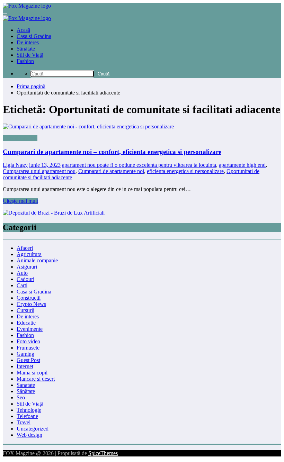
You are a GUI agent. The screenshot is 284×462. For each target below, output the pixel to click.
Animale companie (37, 260)
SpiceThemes (103, 453)
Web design (29, 435)
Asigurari (27, 267)
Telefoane (27, 416)
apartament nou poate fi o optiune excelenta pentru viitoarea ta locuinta (139, 165)
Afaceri (25, 248)
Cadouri (25, 279)
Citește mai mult (20, 201)
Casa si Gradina (34, 36)
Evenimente (30, 329)
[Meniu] (5, 14)
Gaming (25, 354)
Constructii (29, 298)
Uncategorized (32, 429)
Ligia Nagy (15, 165)
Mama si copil (32, 372)
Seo (21, 397)
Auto (22, 273)
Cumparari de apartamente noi (111, 171)
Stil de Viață (30, 55)
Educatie (26, 323)
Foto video (28, 341)
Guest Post (28, 360)
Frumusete (28, 348)
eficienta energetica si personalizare (185, 171)
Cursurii (25, 310)
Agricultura (29, 254)
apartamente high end (242, 165)
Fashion (25, 61)
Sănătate (26, 49)
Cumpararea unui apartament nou (39, 171)
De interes (28, 42)
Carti (22, 285)
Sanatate (26, 385)
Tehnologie (29, 410)
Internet (25, 366)
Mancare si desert (36, 379)
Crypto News (31, 304)
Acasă (23, 30)
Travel (23, 422)
